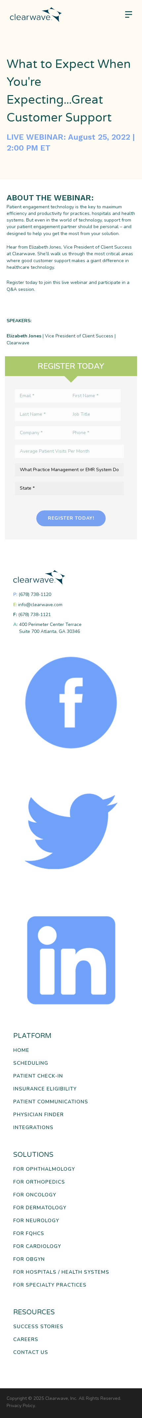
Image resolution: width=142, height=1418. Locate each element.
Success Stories (38, 1327)
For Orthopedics (39, 1182)
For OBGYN (29, 1259)
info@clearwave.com (40, 605)
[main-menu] (129, 15)
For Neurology (36, 1221)
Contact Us (30, 1352)
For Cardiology (37, 1246)
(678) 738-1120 (34, 594)
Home (21, 1050)
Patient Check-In (38, 1076)
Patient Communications (50, 1102)
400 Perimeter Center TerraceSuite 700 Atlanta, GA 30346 (50, 627)
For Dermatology (39, 1208)
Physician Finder (38, 1115)
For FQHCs (28, 1233)
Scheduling (30, 1063)
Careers (25, 1339)
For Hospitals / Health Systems (61, 1272)
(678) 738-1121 (34, 614)
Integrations (33, 1127)
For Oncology (34, 1195)
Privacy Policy (21, 1405)
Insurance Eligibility (45, 1089)
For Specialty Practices (50, 1285)
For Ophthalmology (44, 1169)
